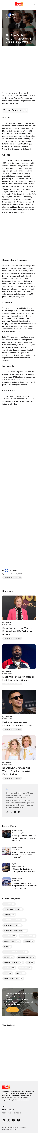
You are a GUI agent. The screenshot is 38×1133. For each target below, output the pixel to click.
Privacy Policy (8, 1110)
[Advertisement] (19, 70)
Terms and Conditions (11, 1113)
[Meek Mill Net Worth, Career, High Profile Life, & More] (19, 656)
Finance (28, 941)
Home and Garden (26, 957)
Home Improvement (13, 962)
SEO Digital (24, 968)
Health (8, 957)
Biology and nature (12, 909)
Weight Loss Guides (13, 978)
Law (30, 962)
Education (9, 936)
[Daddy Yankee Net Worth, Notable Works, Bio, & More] (19, 702)
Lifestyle (9, 968)
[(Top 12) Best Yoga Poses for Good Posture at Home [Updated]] (6, 851)
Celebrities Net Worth (12, 577)
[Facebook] (7, 812)
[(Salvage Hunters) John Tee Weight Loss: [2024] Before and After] (6, 834)
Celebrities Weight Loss (15, 930)
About (5, 1107)
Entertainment (27, 936)
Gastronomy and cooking (15, 952)
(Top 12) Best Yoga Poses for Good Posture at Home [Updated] (24, 854)
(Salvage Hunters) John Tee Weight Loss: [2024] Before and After (24, 838)
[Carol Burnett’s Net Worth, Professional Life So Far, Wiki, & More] (19, 608)
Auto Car (9, 904)
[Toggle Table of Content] (24, 110)
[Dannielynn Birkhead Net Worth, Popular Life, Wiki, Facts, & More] (19, 747)
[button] (3, 4)
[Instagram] (15, 812)
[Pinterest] (19, 812)
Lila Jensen (18, 830)
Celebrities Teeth (12, 925)
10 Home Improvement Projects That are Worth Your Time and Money (24, 885)
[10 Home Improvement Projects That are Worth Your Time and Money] (6, 881)
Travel (20, 973)
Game (7, 946)
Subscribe (12, 1010)
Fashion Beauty (11, 941)
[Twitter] (11, 812)
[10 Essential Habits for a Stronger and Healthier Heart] (6, 867)
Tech (7, 973)
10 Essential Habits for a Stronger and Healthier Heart (24, 870)
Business (9, 914)
